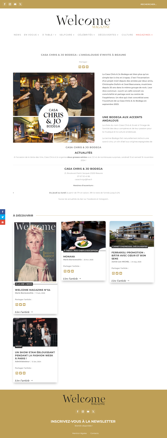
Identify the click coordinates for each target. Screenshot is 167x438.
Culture (127, 35)
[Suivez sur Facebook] (5, 4)
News (17, 35)
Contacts (94, 433)
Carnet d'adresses (122, 246)
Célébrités (85, 35)
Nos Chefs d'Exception (86, 250)
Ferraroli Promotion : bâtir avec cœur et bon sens (129, 255)
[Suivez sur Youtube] (15, 4)
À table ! (48, 35)
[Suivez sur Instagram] (10, 4)
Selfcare (66, 35)
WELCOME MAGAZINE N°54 (32, 290)
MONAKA (69, 256)
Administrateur (22, 361)
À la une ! (20, 284)
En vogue (30, 35)
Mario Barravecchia (24, 293)
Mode (19, 346)
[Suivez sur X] (20, 4)
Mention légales (79, 433)
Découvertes (107, 35)
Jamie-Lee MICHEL (120, 262)
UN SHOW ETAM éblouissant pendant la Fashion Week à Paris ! (35, 355)
